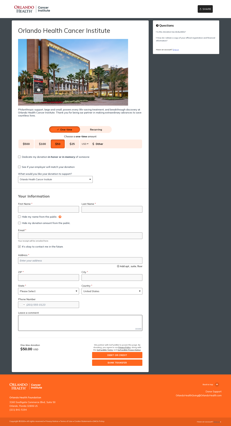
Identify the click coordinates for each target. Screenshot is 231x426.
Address (23, 255)
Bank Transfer (117, 362)
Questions (166, 25)
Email (21, 230)
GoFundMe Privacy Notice (129, 350)
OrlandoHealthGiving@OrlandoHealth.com (199, 395)
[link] (32, 9)
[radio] (66, 129)
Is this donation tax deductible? (171, 32)
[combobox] (53, 179)
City (84, 272)
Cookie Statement (82, 421)
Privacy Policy (124, 347)
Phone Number (27, 299)
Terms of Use (66, 421)
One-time (66, 129)
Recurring (96, 129)
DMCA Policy (98, 421)
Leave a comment (28, 312)
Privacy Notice (51, 421)
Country (86, 285)
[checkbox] (53, 157)
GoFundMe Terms (105, 350)
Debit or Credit (117, 355)
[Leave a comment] (80, 323)
